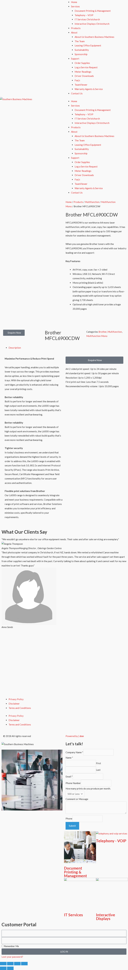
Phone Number (73, 783)
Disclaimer (14, 703)
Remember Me (11, 946)
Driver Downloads (84, 75)
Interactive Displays (105, 917)
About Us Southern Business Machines (94, 36)
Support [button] (75, 58)
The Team (80, 41)
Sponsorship (81, 54)
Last (98, 770)
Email (69, 776)
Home (74, 2)
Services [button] (75, 6)
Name (69, 757)
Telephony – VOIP (84, 15)
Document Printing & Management (93, 10)
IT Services (73, 915)
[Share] (17, 963)
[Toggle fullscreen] (10, 963)
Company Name (74, 752)
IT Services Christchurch (87, 19)
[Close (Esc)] (24, 963)
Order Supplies (82, 63)
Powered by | (75, 736)
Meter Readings (83, 71)
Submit (72, 825)
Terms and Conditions (20, 708)
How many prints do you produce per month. (88, 788)
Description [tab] (15, 347)
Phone (69, 818)
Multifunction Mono (96, 336)
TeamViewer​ (81, 84)
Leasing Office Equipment (88, 45)
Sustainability (82, 49)
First (98, 763)
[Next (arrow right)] (10, 968)
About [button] (74, 32)
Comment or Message (77, 799)
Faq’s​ (77, 80)
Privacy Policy (16, 699)
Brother (102, 331)
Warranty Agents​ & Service (89, 89)
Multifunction (92, 202)
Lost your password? (12, 956)
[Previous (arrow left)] (3, 968)
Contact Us (77, 93)
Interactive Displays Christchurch (92, 23)
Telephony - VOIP (111, 841)
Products (76, 28)
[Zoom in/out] (3, 963)
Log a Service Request (86, 67)
